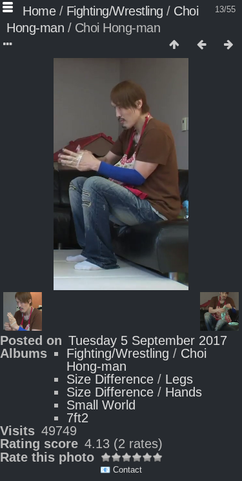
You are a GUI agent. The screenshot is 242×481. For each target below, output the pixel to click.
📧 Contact (121, 470)
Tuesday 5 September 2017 (147, 340)
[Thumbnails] (174, 45)
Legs (179, 379)
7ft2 (77, 418)
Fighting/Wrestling (114, 11)
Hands (183, 392)
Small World (101, 405)
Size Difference (110, 379)
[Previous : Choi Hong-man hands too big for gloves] (201, 45)
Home (39, 11)
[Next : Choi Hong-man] (228, 45)
